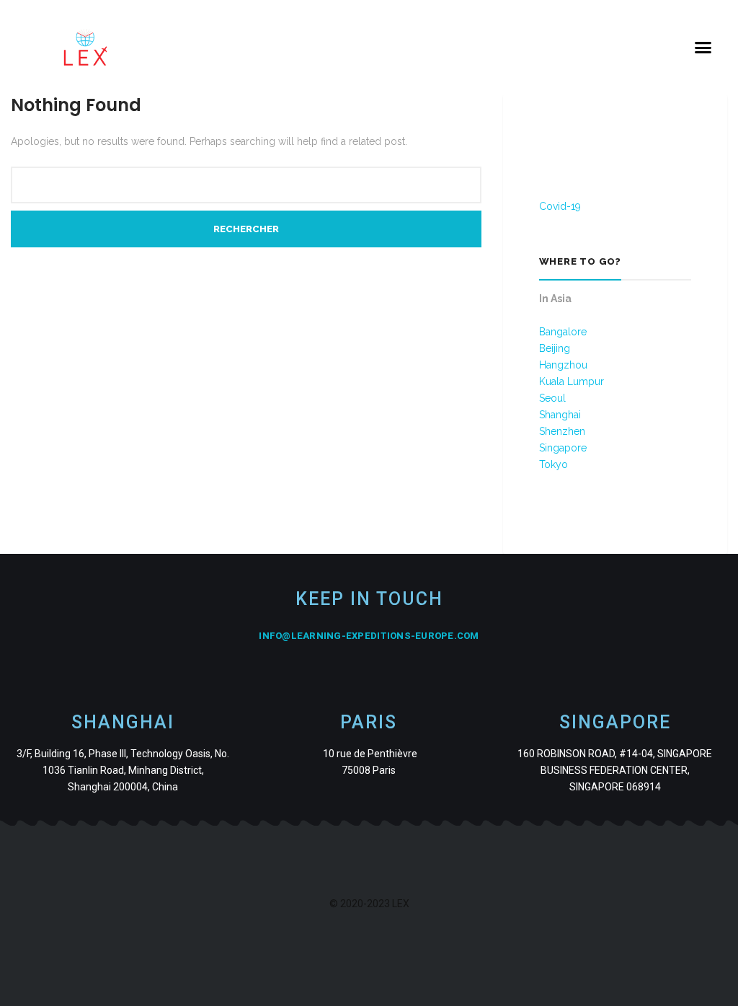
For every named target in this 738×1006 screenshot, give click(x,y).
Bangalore (563, 331)
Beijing (554, 348)
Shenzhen (562, 431)
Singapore (563, 448)
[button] (702, 47)
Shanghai (560, 414)
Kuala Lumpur (571, 381)
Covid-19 (560, 206)
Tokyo (553, 464)
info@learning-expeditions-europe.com (369, 635)
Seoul (552, 398)
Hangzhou (563, 365)
